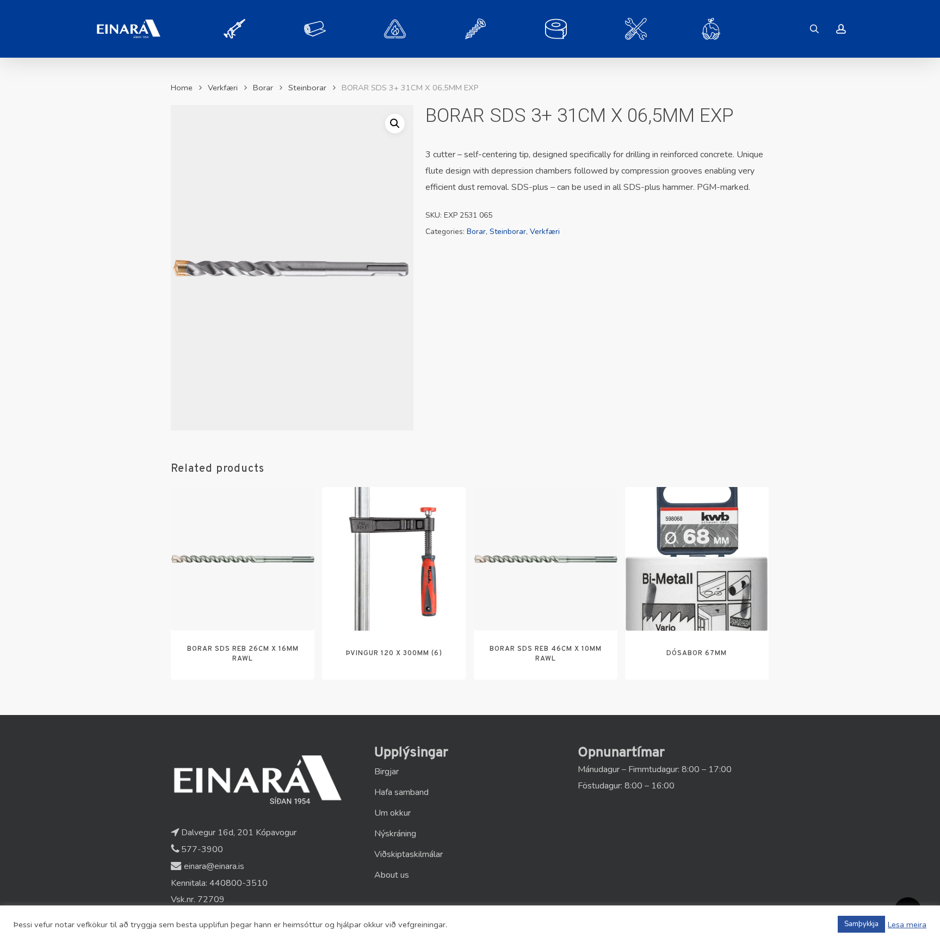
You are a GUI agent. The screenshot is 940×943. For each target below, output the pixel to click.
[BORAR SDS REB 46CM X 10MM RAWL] (545, 559)
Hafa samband (401, 792)
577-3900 (201, 849)
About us (391, 875)
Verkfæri (223, 87)
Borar (263, 87)
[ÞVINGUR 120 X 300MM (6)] (394, 559)
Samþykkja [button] (861, 924)
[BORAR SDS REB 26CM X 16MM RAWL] (242, 559)
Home (182, 87)
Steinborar (307, 87)
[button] (395, 123)
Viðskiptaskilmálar (408, 854)
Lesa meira (907, 924)
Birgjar (386, 772)
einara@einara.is (213, 866)
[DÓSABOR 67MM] (697, 559)
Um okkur (392, 813)
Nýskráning (395, 834)
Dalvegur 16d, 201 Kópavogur (237, 833)
